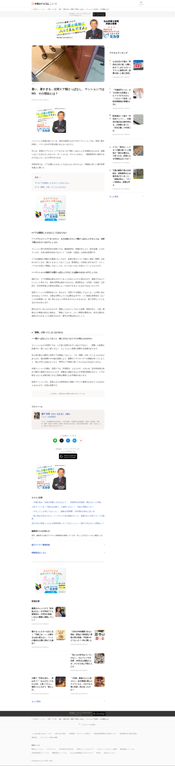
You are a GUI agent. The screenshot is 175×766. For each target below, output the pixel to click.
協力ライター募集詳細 (41, 544)
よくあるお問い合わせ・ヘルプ (41, 734)
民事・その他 (52, 9)
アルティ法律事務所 (48, 417)
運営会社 (34, 737)
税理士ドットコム (37, 749)
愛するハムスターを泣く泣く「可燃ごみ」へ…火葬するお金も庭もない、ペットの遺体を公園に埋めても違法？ (42, 637)
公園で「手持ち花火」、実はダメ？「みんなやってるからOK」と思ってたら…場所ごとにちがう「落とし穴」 (42, 684)
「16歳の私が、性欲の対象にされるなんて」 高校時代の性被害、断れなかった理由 (66, 502)
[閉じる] (173, 13)
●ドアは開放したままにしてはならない (54, 183)
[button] (81, 440)
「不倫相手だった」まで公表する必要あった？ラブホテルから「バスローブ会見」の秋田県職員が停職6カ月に (122, 97)
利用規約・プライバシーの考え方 (80, 734)
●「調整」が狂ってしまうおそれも (52, 187)
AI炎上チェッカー (109, 753)
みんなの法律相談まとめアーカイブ (81, 753)
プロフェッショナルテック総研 (107, 749)
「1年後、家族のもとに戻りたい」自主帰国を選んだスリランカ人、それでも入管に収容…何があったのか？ (81, 684)
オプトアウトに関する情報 (49, 737)
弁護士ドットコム (39, 9)
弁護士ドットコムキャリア (85, 749)
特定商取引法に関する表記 (128, 734)
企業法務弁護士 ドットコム (40, 753)
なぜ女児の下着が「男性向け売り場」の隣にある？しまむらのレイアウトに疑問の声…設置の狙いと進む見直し (122, 67)
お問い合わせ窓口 (60, 734)
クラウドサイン (51, 749)
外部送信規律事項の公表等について (105, 734)
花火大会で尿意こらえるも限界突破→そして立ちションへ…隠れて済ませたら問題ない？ (68, 523)
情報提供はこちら (39, 552)
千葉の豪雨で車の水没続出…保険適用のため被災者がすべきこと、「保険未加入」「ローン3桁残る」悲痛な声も (122, 177)
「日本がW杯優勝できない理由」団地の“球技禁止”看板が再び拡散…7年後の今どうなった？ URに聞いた (81, 635)
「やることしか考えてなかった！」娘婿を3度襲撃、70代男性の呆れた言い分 (64, 511)
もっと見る (36, 701)
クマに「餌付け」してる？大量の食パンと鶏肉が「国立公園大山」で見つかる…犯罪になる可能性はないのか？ (122, 153)
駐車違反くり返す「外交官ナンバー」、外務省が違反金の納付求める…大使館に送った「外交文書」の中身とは (122, 123)
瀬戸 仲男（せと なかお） (55, 413)
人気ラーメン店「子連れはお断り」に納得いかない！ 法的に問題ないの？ (63, 506)
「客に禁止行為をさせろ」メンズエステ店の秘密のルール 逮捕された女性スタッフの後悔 (68, 517)
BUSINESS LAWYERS (66, 749)
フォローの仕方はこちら (75, 15)
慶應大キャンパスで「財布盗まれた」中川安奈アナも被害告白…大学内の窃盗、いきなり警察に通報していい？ (42, 614)
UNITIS (98, 753)
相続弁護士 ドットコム (127, 749)
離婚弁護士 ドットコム (59, 753)
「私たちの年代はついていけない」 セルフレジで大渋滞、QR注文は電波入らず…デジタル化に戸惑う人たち (81, 660)
